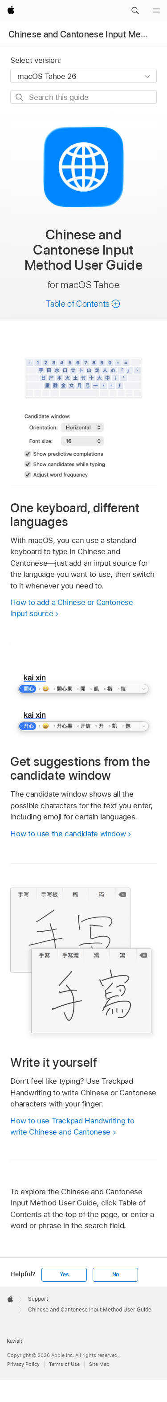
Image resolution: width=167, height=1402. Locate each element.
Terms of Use (64, 1364)
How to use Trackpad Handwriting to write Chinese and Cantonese (72, 1126)
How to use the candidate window (68, 833)
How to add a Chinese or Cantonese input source (71, 608)
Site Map (99, 1364)
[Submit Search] (19, 97)
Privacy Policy (23, 1364)
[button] (135, 10)
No (115, 1274)
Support (38, 1299)
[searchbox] (83, 97)
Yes (64, 1274)
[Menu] (156, 10)
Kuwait (14, 1341)
